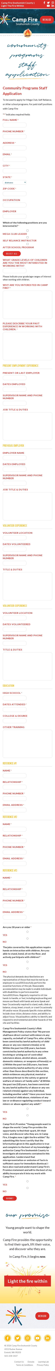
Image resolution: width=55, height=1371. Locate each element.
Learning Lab (43, 1362)
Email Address (13, 804)
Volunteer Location (17, 532)
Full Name (10, 119)
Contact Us (19, 1362)
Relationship (13, 782)
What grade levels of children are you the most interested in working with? (25, 262)
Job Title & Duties (15, 409)
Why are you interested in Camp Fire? (25, 286)
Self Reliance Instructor (20, 240)
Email (7, 154)
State (7, 177)
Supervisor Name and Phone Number (23, 397)
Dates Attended (15, 704)
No (4, 941)
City (6, 165)
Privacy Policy (43, 1365)
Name (7, 770)
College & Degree (15, 715)
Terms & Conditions (24, 1365)
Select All (11, 253)
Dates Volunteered (17, 544)
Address (9, 142)
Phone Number (14, 131)
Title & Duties (12, 569)
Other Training (13, 727)
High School (12, 692)
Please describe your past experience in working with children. (22, 326)
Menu (46, 19)
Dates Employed (14, 384)
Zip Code (9, 188)
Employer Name (13, 452)
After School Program (18, 247)
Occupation (11, 200)
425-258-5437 (11, 1356)
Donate (31, 1362)
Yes (5, 935)
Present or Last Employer (21, 372)
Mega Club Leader (15, 234)
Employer (9, 211)
